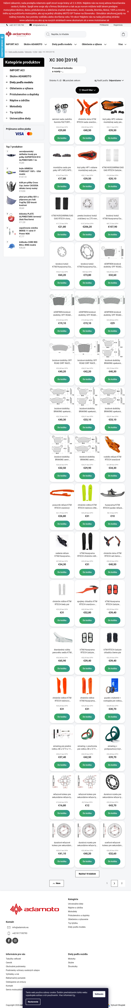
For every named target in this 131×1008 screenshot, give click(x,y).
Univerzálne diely (20, 118)
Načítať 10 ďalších (87, 874)
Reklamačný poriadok (15, 978)
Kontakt (9, 986)
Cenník (9, 962)
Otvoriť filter (87, 90)
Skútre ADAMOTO (20, 76)
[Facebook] (9, 941)
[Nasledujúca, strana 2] (114, 883)
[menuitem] (12, 44)
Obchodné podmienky (16, 966)
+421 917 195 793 (16, 25)
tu (74, 995)
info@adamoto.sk (40, 25)
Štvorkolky (73, 966)
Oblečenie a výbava (21, 88)
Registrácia (118, 25)
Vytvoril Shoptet (118, 1005)
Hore (58, 883)
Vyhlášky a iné (12, 974)
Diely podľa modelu (21, 82)
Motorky (71, 959)
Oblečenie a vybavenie (78, 919)
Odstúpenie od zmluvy (16, 982)
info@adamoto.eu (20, 927)
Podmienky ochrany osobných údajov (23, 970)
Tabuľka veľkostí (13, 959)
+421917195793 (19, 933)
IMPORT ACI (17, 70)
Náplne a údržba (19, 100)
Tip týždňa (16, 112)
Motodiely (16, 106)
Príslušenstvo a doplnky (24, 94)
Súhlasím (99, 994)
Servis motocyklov (14, 989)
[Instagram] (15, 941)
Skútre (71, 962)
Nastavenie (33, 1002)
